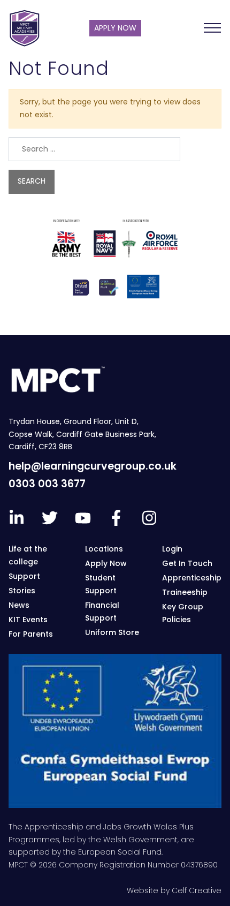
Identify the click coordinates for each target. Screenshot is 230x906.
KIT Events (28, 619)
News (19, 605)
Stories (22, 590)
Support (24, 576)
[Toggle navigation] (212, 27)
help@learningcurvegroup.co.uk (93, 466)
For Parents (31, 634)
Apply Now (106, 563)
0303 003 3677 (47, 484)
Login (172, 548)
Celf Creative (196, 890)
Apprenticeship (191, 577)
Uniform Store (112, 632)
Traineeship (185, 592)
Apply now (115, 27)
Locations (104, 548)
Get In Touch (187, 563)
